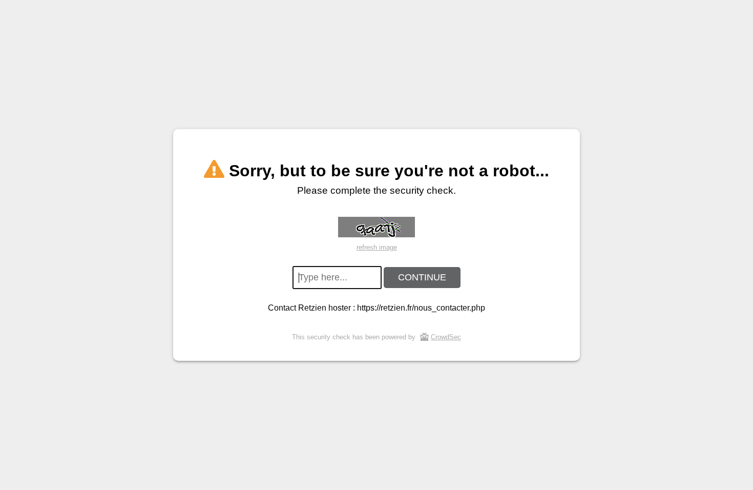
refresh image (377, 247)
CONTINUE (422, 277)
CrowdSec (446, 337)
